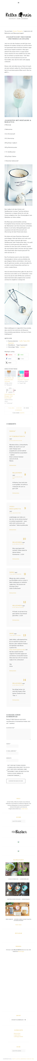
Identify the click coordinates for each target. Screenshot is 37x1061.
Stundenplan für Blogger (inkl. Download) (10, 396)
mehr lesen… (25, 808)
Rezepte (22, 412)
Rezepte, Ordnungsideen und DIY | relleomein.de (18, 15)
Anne (11, 633)
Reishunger (21, 951)
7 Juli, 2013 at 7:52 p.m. (15, 635)
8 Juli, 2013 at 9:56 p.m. (18, 607)
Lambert (22, 347)
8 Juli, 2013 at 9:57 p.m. (18, 685)
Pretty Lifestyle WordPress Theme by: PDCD (23, 1058)
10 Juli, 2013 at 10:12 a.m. (15, 440)
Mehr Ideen (18, 924)
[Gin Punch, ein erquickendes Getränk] (10, 374)
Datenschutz (17, 1033)
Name (8, 743)
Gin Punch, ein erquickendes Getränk (9, 379)
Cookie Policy (17, 1035)
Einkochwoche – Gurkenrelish (18, 879)
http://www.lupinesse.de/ (17, 649)
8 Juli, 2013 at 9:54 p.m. (18, 544)
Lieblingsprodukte (18, 1036)
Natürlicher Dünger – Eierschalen (18, 899)
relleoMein (17, 473)
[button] (10, 354)
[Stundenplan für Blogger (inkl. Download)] (10, 390)
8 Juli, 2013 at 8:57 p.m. (15, 512)
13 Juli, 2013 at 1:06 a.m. (17, 477)
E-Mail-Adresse (11, 751)
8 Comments (18, 410)
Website (8, 758)
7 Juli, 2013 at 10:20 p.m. (15, 574)
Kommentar (10, 727)
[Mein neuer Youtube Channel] (23, 374)
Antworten (12, 465)
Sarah (11, 572)
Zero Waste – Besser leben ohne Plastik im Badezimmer (18, 920)
